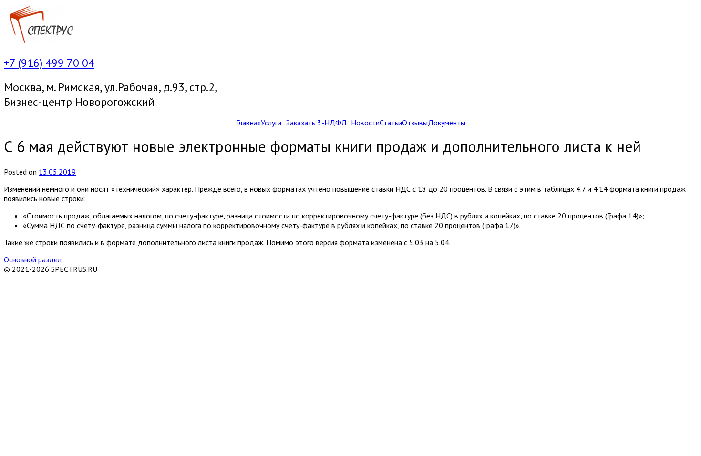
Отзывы (415, 122)
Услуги (271, 122)
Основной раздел (33, 259)
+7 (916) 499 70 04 (49, 62)
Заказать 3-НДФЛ (316, 122)
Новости (365, 122)
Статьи (391, 122)
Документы (446, 122)
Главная (248, 122)
